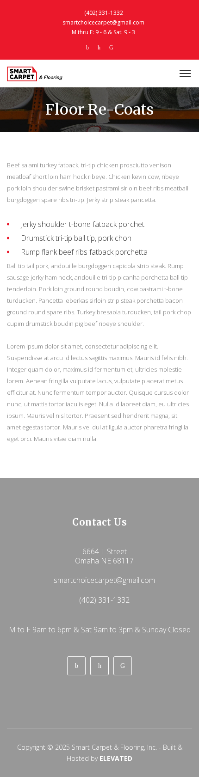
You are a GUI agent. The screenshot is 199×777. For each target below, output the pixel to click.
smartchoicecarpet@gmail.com (103, 22)
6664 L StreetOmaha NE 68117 (104, 556)
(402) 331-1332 (103, 13)
